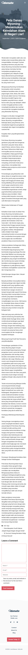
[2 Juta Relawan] (8, 3)
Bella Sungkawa (21, 38)
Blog (14, 633)
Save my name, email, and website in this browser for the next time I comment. (14, 581)
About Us (14, 630)
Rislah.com (14, 618)
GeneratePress (14, 651)
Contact (14, 627)
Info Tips (6, 526)
